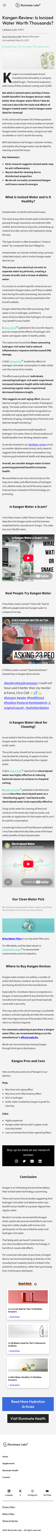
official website (29, 1037)
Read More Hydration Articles (28, 1404)
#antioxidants (38, 702)
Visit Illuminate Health (28, 1418)
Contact (6, 1477)
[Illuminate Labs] (28, 5)
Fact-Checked (27, 47)
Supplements (8, 1463)
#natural (22, 702)
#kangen (10, 697)
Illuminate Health (10, 1470)
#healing (10, 702)
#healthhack (35, 697)
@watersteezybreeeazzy (20, 683)
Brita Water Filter (12, 939)
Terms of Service (10, 1521)
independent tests (11, 949)
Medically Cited (10, 47)
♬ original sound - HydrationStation (27, 705)
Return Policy (8, 1514)
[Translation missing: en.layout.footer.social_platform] (16, 1161)
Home (5, 1456)
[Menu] (4, 5)
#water (21, 697)
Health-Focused (43, 47)
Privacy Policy (8, 1507)
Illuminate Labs (15, 1530)
